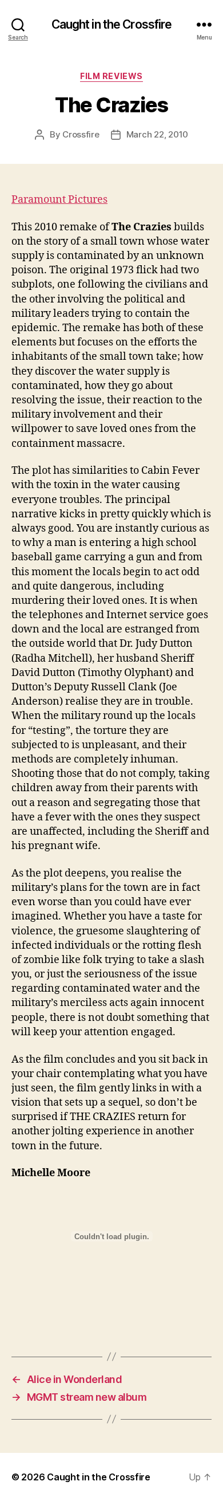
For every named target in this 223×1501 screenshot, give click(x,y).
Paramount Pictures (59, 199)
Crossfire (80, 134)
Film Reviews (111, 76)
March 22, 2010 (157, 134)
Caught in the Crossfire (111, 24)
